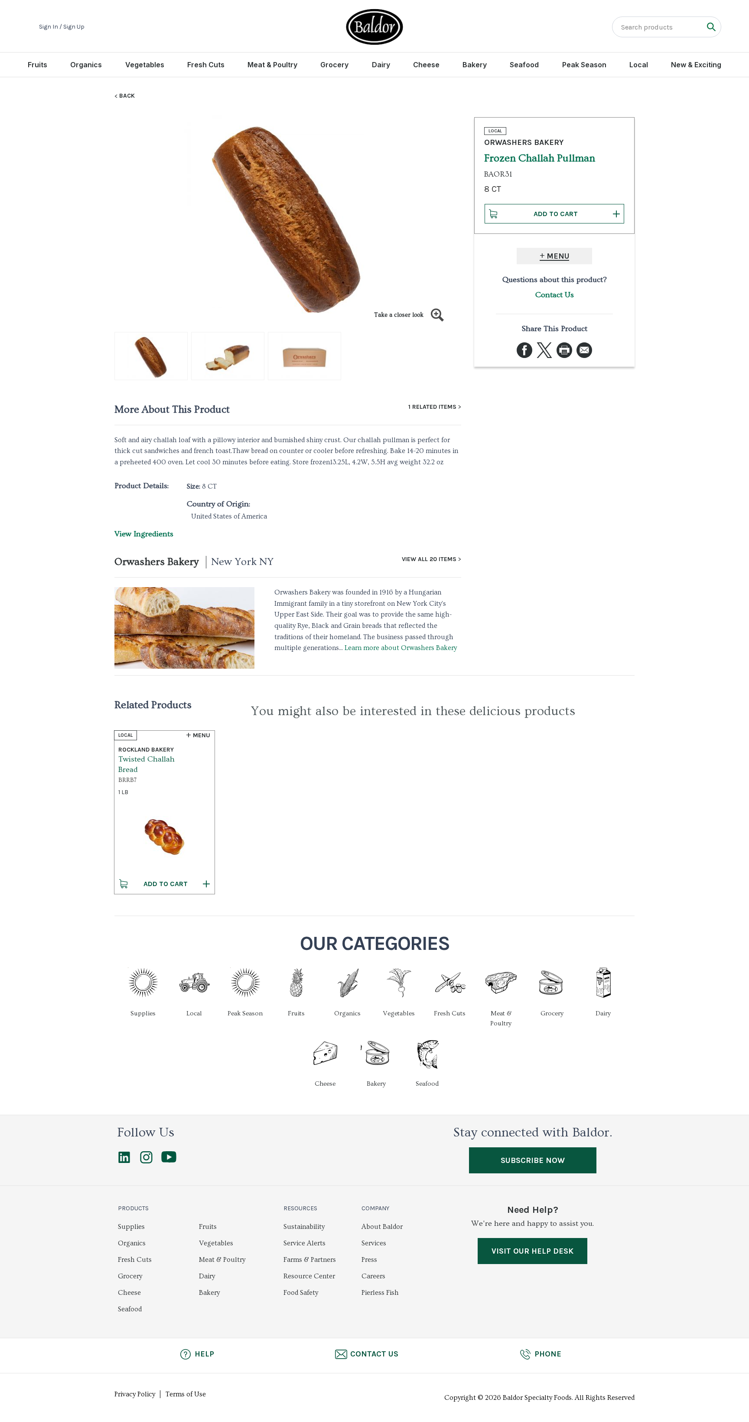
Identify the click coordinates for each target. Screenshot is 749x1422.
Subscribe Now (533, 1160)
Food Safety (300, 1293)
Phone (547, 1354)
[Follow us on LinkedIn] (124, 1161)
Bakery (474, 64)
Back (127, 95)
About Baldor (382, 1227)
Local (638, 64)
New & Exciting (696, 64)
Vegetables (144, 64)
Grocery (334, 64)
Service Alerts (304, 1243)
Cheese (426, 64)
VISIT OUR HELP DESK (532, 1251)
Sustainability (304, 1227)
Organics (86, 64)
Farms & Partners (309, 1260)
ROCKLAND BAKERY (146, 749)
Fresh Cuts (206, 64)
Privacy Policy (134, 1394)
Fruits (37, 64)
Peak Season (584, 64)
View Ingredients (143, 534)
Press (369, 1260)
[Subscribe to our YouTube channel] (168, 1160)
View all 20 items (429, 559)
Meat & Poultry (272, 64)
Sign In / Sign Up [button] (62, 26)
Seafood (524, 64)
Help (204, 1354)
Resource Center (309, 1276)
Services (373, 1243)
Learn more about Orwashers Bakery (401, 648)
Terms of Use (186, 1394)
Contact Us (554, 294)
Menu (558, 256)
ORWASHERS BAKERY (523, 142)
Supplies (131, 1227)
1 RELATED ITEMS (432, 407)
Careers (373, 1276)
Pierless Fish (380, 1293)
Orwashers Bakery (156, 562)
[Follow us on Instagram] (146, 1161)
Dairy (381, 64)
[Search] (711, 26)
